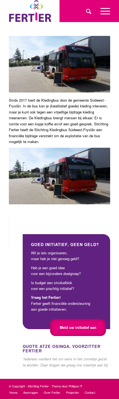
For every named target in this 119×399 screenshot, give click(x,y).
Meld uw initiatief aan (78, 327)
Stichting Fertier (38, 386)
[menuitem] (88, 11)
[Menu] (102, 11)
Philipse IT (75, 386)
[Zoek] (88, 11)
